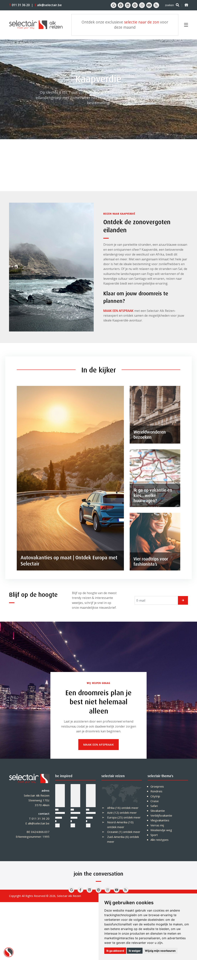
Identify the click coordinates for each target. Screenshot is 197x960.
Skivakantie (157, 811)
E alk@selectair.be (37, 823)
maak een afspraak (98, 744)
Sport (154, 835)
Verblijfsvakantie (161, 815)
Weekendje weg (161, 830)
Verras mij (157, 825)
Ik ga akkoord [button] (115, 950)
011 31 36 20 (19, 5)
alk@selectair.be (48, 5)
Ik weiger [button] (135, 950)
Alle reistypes (159, 840)
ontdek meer (130, 808)
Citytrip (155, 796)
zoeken (169, 5)
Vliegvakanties (159, 820)
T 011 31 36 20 (39, 818)
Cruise (154, 801)
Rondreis (156, 791)
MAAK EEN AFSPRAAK (118, 311)
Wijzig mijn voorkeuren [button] (160, 950)
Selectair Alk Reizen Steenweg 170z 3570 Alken (36, 800)
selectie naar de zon (141, 22)
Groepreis (157, 786)
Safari (154, 806)
